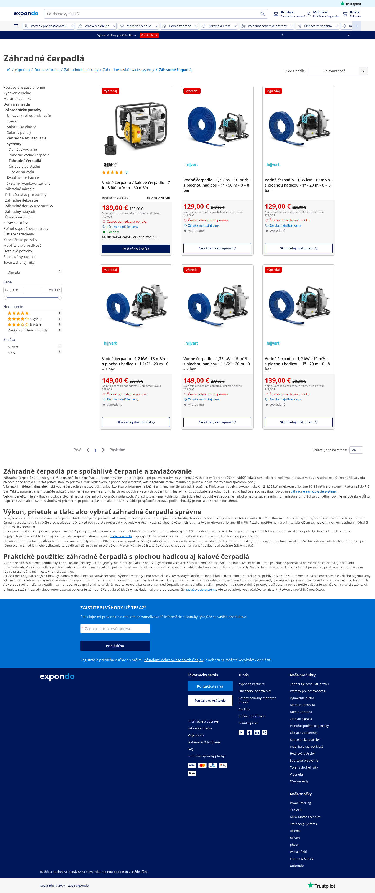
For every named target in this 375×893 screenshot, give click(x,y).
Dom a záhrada (16, 104)
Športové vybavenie (19, 256)
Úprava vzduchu (18, 217)
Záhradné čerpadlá (25, 160)
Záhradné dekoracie (21, 200)
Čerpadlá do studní (24, 166)
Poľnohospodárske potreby (25, 228)
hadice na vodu (121, 536)
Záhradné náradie (20, 189)
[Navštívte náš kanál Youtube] (241, 733)
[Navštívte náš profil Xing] (264, 733)
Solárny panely (19, 132)
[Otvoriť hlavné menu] (15, 26)
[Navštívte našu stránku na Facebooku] (249, 733)
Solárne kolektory (21, 126)
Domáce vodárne (23, 149)
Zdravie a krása (15, 222)
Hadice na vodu (21, 172)
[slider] (5, 297)
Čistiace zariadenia (18, 234)
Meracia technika (17, 98)
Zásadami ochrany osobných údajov (173, 660)
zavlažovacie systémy (201, 589)
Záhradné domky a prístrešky (29, 205)
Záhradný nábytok (20, 211)
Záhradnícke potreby (23, 109)
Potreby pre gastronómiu (24, 87)
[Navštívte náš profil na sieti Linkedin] (257, 733)
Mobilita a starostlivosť (22, 245)
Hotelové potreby (17, 251)
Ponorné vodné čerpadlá (29, 155)
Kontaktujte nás (210, 686)
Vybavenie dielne (17, 93)
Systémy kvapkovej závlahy (28, 183)
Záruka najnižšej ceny (122, 227)
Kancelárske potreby (20, 239)
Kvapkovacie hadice (23, 177)
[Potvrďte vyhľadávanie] (262, 14)
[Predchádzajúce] (88, 450)
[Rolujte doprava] (342, 35)
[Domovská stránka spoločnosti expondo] (8, 69)
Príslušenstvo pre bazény (25, 194)
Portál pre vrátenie (210, 700)
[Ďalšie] (103, 450)
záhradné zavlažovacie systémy (313, 491)
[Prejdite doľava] (33, 35)
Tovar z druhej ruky (19, 262)
